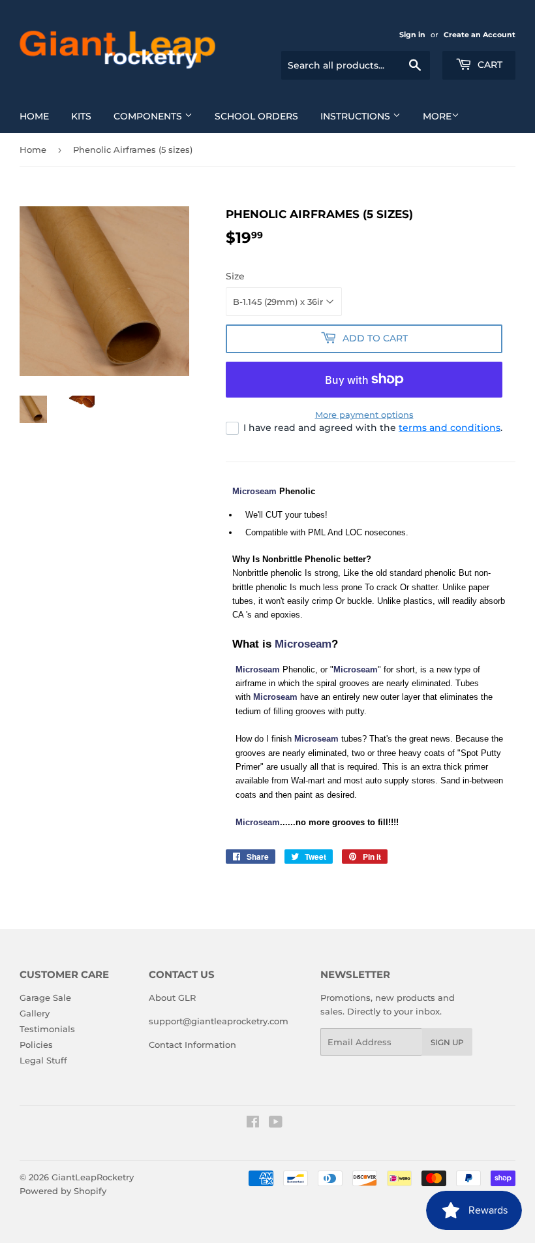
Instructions (356, 116)
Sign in (412, 34)
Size (235, 276)
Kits (81, 116)
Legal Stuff (43, 1060)
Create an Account (479, 34)
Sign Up (447, 1042)
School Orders (256, 116)
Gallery (35, 1013)
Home (34, 116)
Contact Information (192, 1044)
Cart (488, 65)
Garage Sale (45, 997)
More (437, 116)
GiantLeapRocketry (93, 1177)
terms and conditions (449, 427)
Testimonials (47, 1029)
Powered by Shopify (63, 1191)
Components (149, 116)
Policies (36, 1044)
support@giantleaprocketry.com (218, 1021)
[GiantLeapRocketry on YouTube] (276, 1123)
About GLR (172, 997)
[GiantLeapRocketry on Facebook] (253, 1123)
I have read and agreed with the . (372, 427)
